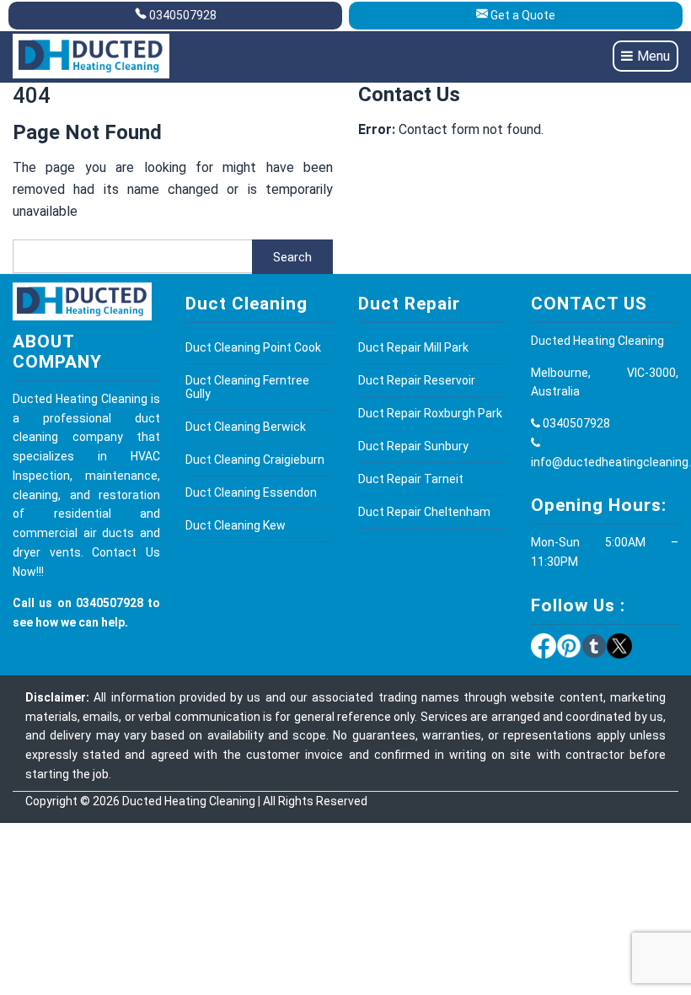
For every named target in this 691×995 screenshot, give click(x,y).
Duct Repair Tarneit (410, 479)
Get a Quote (522, 15)
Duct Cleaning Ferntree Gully (247, 387)
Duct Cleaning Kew (235, 525)
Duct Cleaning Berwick (245, 426)
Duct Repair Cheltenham (424, 512)
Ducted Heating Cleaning (188, 801)
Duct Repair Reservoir (416, 380)
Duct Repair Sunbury (413, 446)
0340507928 (183, 15)
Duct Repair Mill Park (413, 347)
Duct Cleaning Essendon (251, 492)
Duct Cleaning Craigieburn (254, 459)
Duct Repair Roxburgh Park (430, 413)
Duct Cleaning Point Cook (253, 347)
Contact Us (126, 552)
